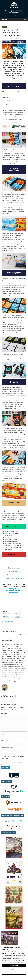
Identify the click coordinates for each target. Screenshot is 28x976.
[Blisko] (26, 946)
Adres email (5, 741)
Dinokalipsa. (5, 198)
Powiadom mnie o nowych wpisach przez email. (13, 763)
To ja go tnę (16, 196)
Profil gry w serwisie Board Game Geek (14, 578)
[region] (14, 960)
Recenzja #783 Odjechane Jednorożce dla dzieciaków (19, 615)
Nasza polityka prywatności (16, 962)
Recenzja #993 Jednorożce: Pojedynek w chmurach (7, 615)
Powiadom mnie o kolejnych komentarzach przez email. (13, 757)
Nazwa (3, 734)
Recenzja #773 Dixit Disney (9, 631)
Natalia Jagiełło (15, 38)
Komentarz (4, 713)
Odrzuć (14, 973)
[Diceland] (2, 19)
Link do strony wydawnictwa (14, 574)
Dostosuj (14, 969)
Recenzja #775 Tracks (20, 634)
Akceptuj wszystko (14, 965)
